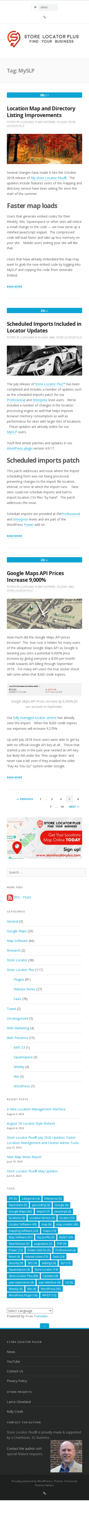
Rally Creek (15, 1411)
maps (49, 1231)
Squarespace (23, 1057)
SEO (32, 1263)
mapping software (23, 1231)
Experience (18, 1205)
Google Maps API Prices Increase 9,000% (35, 576)
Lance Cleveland (19, 1402)
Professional (16, 400)
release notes (36, 1257)
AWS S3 (19, 1047)
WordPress (22, 1086)
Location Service (42, 1218)
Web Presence (17, 1038)
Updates (50, 1276)
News (11, 1352)
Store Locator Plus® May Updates (32, 1171)
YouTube (13, 1361)
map (46, 1224)
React (14, 1257)
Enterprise (40, 400)
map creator (67, 1224)
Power (29, 524)
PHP (61, 1244)
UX (69, 1282)
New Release (19, 1244)
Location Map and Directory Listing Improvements (41, 111)
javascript (63, 1211)
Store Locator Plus (69, 337)
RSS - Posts (22, 897)
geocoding (41, 1205)
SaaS (52, 337)
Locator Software (23, 1224)
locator (67, 1218)
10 (62, 806)
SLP (66, 1263)
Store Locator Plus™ (50, 384)
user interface (49, 1282)
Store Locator (17, 960)
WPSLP (49, 1295)
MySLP (12, 432)
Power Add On (39, 1250)
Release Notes (24, 989)
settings (49, 1263)
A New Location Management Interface (36, 1109)
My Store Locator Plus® (49, 178)
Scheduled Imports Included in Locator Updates (44, 327)
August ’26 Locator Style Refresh (31, 1123)
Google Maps (17, 931)
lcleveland (27, 122)
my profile (45, 1237)
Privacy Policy (17, 1381)
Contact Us (15, 1371)
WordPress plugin (20, 448)
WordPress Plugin (23, 1295)
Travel (11, 1008)
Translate (41, 1316)
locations (17, 1218)
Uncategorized (17, 1018)
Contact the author (21, 1448)
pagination (43, 1244)
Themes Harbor (44, 1485)
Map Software (46, 122)
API (13, 1198)
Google (61, 1205)
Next (72, 806)
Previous (26, 799)
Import (43, 1211)
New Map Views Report (24, 1157)
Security (16, 1263)
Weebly (19, 1067)
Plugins (62, 122)
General (12, 921)
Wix (16, 1076)
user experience (21, 1282)
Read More (14, 287)
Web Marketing (18, 1028)
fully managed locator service (35, 717)
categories (30, 1198)
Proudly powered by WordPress (31, 1481)
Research (14, 950)
